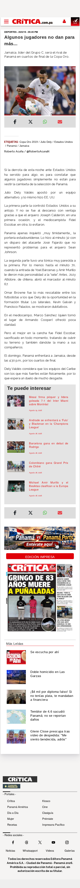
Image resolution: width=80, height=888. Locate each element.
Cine (45, 807)
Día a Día (12, 813)
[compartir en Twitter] (30, 122)
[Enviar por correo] (60, 122)
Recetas (12, 824)
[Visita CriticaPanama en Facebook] (13, 842)
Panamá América (17, 807)
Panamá (12, 145)
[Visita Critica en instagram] (67, 842)
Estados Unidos (63, 141)
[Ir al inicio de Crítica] (32, 21)
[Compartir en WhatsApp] (47, 121)
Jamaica (24, 145)
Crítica (11, 801)
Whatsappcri (30, 850)
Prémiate (47, 819)
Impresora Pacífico (53, 824)
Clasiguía (47, 813)
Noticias (10, 850)
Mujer (10, 819)
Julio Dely (46, 141)
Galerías (70, 850)
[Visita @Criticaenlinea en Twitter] (26, 842)
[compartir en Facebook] (15, 122)
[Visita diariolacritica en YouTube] (53, 842)
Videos (50, 850)
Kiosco (46, 801)
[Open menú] (6, 21)
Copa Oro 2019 (29, 141)
